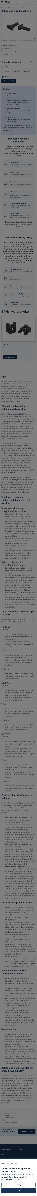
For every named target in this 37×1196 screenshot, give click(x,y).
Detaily (18, 1185)
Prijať (18, 1190)
